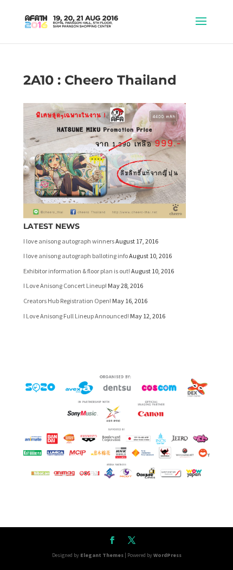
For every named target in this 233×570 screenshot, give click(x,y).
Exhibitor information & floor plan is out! (76, 271)
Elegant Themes (102, 555)
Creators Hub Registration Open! (67, 301)
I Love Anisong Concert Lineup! (65, 285)
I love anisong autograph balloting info (75, 256)
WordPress (167, 555)
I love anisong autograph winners (68, 241)
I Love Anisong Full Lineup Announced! (76, 316)
